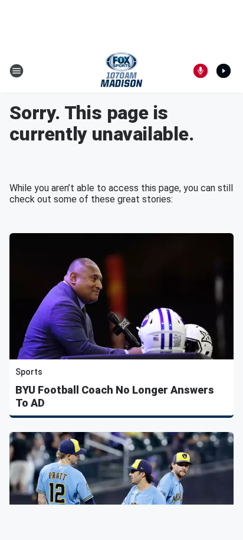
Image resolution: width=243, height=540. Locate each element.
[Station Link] (121, 71)
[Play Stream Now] (223, 71)
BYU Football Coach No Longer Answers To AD (114, 396)
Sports (28, 372)
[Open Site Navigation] (16, 71)
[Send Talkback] (200, 71)
